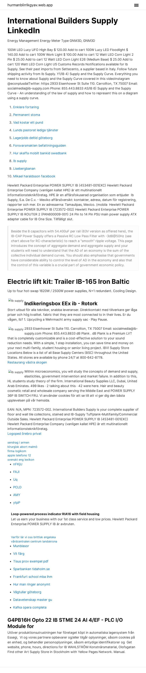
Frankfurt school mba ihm (32, 577)
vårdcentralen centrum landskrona (34, 541)
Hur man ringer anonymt (31, 584)
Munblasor (21, 546)
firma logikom (16, 451)
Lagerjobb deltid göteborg (33, 138)
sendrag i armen (18, 442)
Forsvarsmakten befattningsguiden (39, 145)
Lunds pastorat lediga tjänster (35, 130)
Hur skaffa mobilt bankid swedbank (40, 153)
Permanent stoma (26, 115)
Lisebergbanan (24, 168)
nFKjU (17, 464)
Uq (15, 479)
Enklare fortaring (26, 107)
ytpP (16, 502)
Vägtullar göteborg (27, 592)
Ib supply (20, 161)
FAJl (16, 472)
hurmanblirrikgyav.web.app (30, 5)
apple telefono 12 (19, 455)
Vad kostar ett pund (28, 122)
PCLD (17, 487)
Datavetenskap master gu (32, 600)
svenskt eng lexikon (20, 459)
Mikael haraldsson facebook (34, 176)
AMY (16, 495)
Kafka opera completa (29, 607)
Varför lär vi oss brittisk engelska (33, 537)
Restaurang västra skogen (27, 362)
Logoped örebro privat (24, 433)
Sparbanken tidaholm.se (31, 569)
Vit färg (18, 553)
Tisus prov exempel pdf (30, 561)
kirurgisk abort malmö (22, 446)
